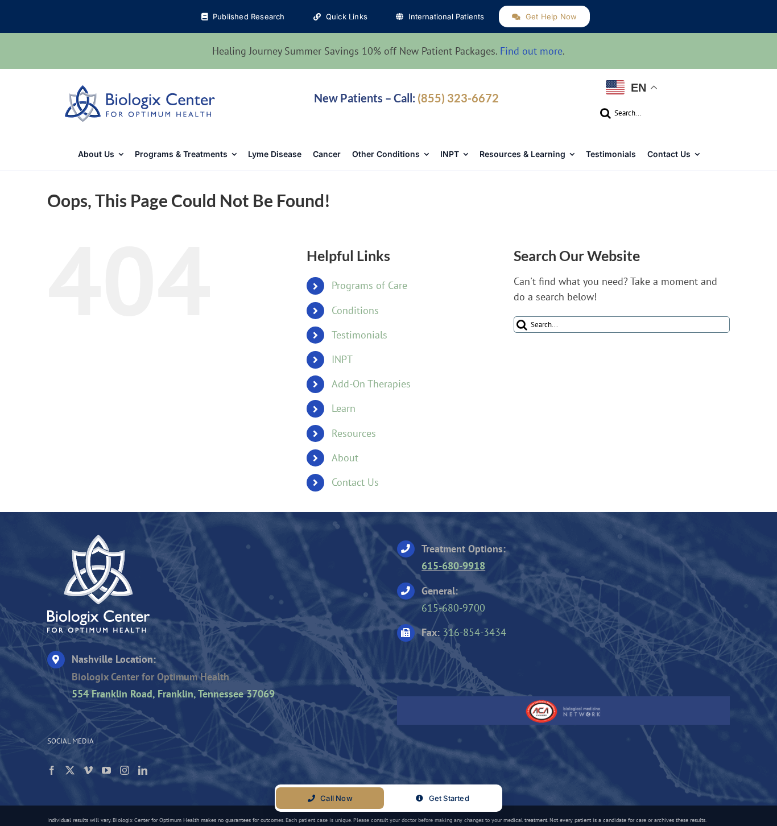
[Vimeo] (88, 770)
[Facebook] (51, 770)
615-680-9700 (453, 607)
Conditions (355, 310)
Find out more (531, 50)
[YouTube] (106, 770)
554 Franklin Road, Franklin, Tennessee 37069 (173, 693)
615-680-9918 (453, 565)
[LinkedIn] (142, 770)
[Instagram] (124, 770)
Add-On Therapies (371, 383)
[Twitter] (70, 770)
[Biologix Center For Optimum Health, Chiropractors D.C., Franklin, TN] (468, 665)
